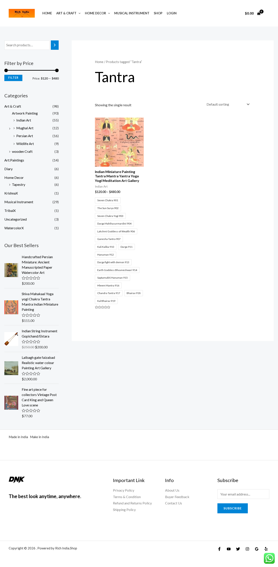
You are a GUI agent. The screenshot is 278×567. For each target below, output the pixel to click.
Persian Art (24, 136)
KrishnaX (11, 193)
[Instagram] (247, 549)
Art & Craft (66, 13)
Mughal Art (24, 128)
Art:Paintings (14, 160)
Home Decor (95, 13)
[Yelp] (266, 549)
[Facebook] (219, 549)
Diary (8, 169)
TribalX (10, 210)
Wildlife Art (25, 143)
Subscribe (232, 508)
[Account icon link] (268, 13)
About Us (172, 490)
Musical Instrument (131, 13)
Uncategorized (15, 219)
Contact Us (173, 503)
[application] (78, 13)
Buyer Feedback (177, 497)
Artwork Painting (25, 113)
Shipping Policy (124, 509)
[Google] (257, 549)
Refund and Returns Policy (132, 503)
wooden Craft (22, 151)
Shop (158, 13)
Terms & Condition (127, 497)
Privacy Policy (123, 490)
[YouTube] (229, 549)
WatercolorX (14, 228)
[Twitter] (238, 549)
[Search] (55, 45)
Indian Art (23, 120)
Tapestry (18, 184)
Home (47, 13)
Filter (13, 77)
